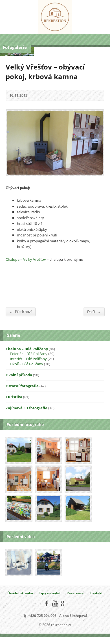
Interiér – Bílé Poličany (28, 358)
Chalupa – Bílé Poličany (27, 348)
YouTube (55, 603)
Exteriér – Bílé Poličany (28, 353)
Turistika (14, 396)
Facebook (46, 603)
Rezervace (75, 593)
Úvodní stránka (20, 593)
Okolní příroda (19, 374)
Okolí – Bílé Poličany (26, 363)
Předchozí (20, 311)
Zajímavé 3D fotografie (26, 407)
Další (94, 311)
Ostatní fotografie (22, 385)
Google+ (63, 603)
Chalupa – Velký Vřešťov (26, 259)
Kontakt (96, 593)
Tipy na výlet (50, 593)
